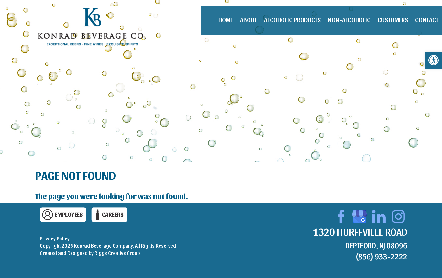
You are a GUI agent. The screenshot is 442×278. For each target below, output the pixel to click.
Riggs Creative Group (117, 253)
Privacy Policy (55, 238)
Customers (393, 20)
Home (225, 20)
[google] (359, 215)
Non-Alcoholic (349, 20)
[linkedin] (379, 215)
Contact (426, 20)
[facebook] (340, 215)
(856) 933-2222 (381, 256)
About (248, 20)
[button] (433, 60)
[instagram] (398, 215)
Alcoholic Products (292, 20)
